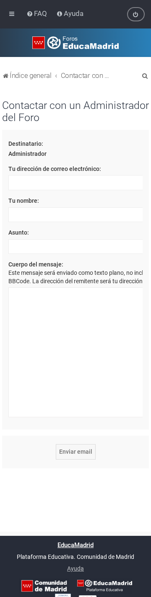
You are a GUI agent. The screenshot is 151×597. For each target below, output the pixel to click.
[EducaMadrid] (104, 586)
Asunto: (18, 232)
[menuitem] (37, 13)
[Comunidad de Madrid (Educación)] (44, 586)
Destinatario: (25, 143)
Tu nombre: (23, 200)
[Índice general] (75, 42)
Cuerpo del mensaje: (35, 264)
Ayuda (75, 568)
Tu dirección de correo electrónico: (54, 168)
